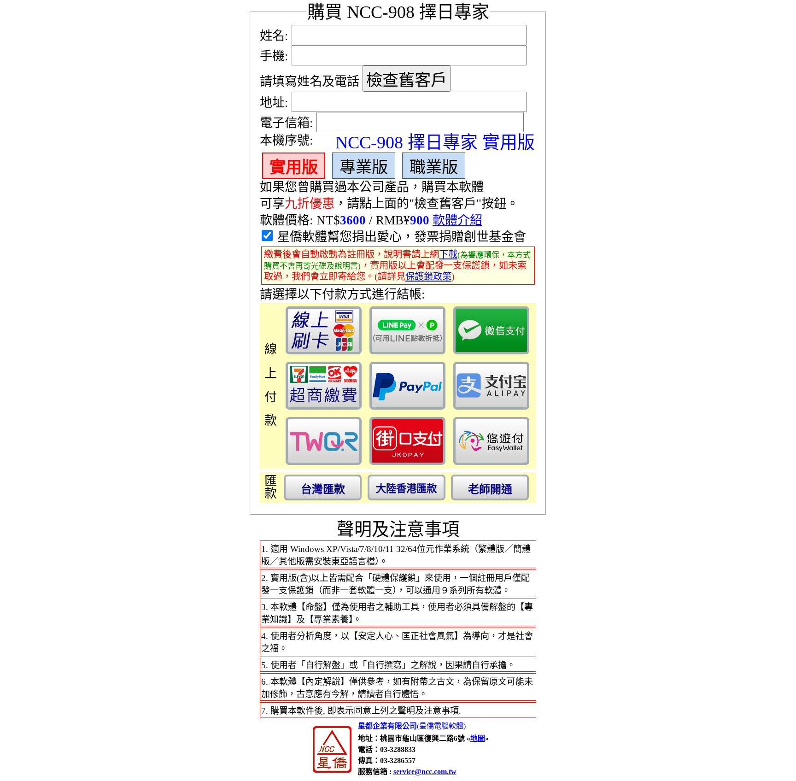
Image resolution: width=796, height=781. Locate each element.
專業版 (363, 167)
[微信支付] (491, 330)
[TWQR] (324, 441)
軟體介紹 (457, 220)
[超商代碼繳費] (324, 386)
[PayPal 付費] (407, 386)
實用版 (293, 167)
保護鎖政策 (428, 276)
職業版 (434, 167)
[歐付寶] (491, 441)
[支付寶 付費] (491, 386)
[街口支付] (407, 441)
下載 (448, 254)
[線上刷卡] (324, 330)
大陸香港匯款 (406, 488)
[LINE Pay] (407, 330)
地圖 (477, 738)
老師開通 (490, 489)
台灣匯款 (323, 489)
